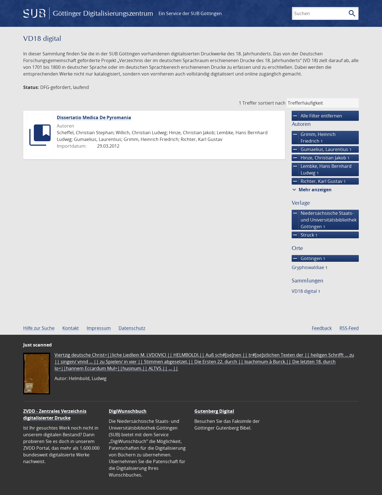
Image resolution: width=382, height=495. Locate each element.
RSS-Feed (349, 328)
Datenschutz (132, 328)
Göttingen (308, 258)
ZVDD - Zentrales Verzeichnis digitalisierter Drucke (54, 414)
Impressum (99, 328)
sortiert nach (272, 103)
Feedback (322, 328)
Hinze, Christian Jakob (321, 157)
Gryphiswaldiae (309, 267)
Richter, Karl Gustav (319, 181)
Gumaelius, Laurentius (322, 149)
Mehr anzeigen (311, 189)
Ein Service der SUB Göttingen (190, 13)
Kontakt (70, 328)
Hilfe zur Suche (39, 328)
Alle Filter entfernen (317, 115)
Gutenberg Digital (214, 411)
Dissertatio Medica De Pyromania (94, 117)
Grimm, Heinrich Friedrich (314, 137)
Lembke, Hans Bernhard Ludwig (322, 169)
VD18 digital (306, 291)
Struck (304, 235)
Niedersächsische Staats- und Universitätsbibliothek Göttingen (324, 220)
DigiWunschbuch (128, 411)
